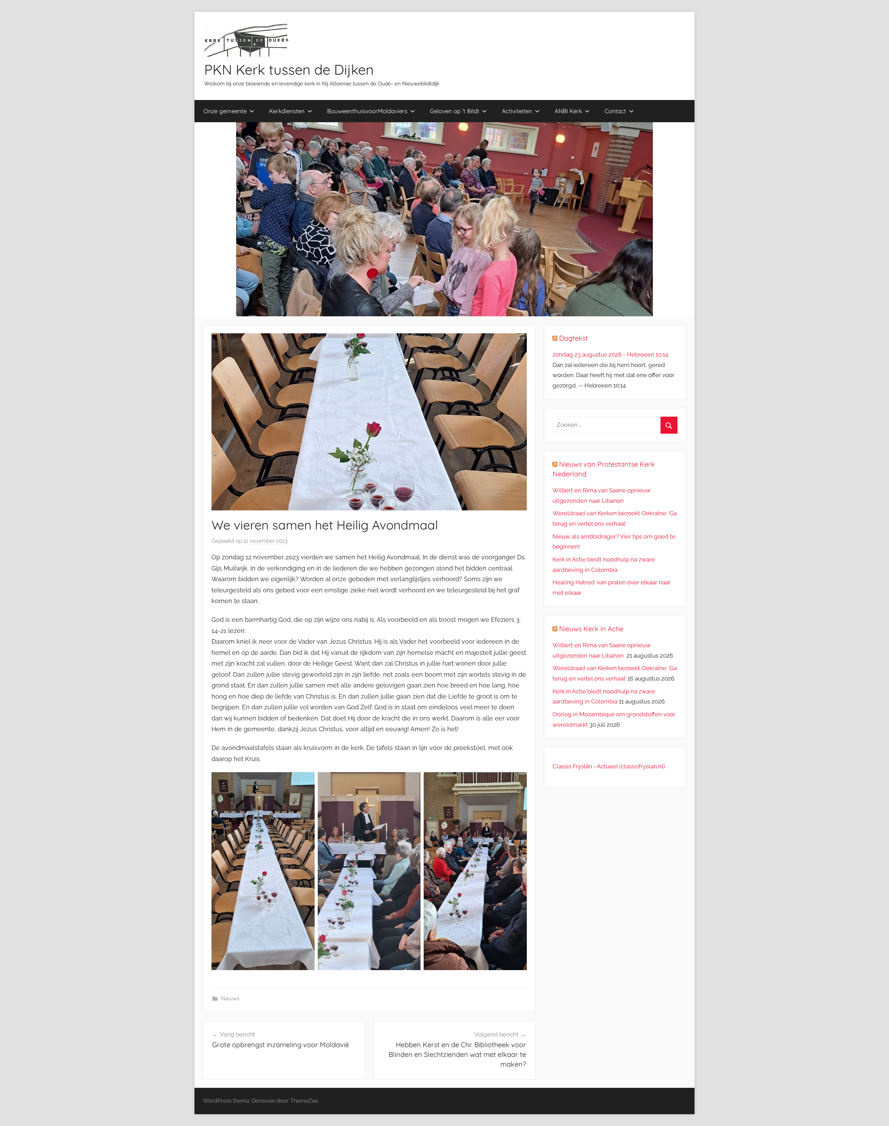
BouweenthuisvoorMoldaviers (367, 111)
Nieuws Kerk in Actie (591, 628)
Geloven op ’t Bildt (454, 111)
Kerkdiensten (287, 111)
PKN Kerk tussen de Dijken (289, 69)
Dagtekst (573, 338)
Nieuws (230, 998)
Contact (615, 111)
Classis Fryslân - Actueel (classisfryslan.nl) (608, 766)
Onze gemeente (225, 111)
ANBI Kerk (568, 111)
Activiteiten (517, 111)
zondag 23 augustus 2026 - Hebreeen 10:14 (610, 354)
